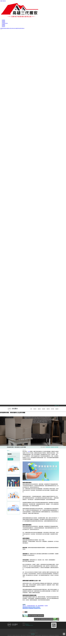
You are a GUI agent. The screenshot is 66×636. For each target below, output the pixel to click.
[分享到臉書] (31, 631)
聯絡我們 (56, 405)
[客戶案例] (13, 494)
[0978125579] (53, 625)
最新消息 (44, 447)
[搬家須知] (13, 481)
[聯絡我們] (13, 508)
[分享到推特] (33, 631)
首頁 (41, 447)
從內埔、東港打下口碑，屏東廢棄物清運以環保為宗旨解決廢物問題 (43, 619)
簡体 (58, 405)
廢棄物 (29, 451)
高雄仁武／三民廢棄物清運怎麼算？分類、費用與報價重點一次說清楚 (35, 605)
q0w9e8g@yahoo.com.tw (12, 456)
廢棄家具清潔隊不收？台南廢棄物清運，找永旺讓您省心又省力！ (32, 608)
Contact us (10, 459)
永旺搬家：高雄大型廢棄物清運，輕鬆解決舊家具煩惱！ (36, 615)
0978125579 (27, 624)
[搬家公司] (13, 408)
